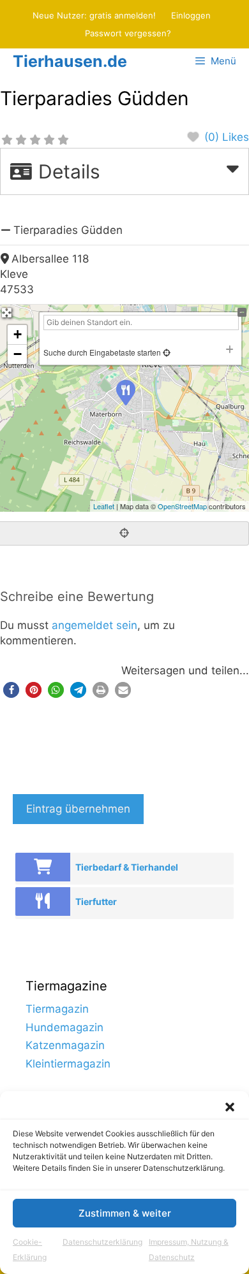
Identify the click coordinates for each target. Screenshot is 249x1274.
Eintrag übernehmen (78, 808)
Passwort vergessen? (128, 33)
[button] (229, 1107)
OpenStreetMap (182, 506)
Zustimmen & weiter (125, 1213)
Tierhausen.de (70, 61)
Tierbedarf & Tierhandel (126, 867)
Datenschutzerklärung (102, 1242)
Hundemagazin (64, 1027)
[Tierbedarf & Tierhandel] (42, 867)
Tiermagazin (57, 1009)
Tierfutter (96, 901)
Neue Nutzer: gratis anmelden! (94, 15)
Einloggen (191, 15)
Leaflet (103, 506)
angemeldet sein (94, 625)
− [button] (17, 354)
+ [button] (17, 334)
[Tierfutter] (42, 901)
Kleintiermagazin (68, 1063)
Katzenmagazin (65, 1045)
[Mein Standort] (165, 352)
